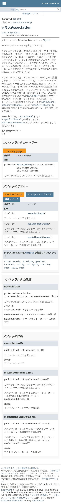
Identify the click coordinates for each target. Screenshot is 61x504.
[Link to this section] (39, 142)
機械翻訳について (30, 13)
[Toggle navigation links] (4, 4)
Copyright (6, 490)
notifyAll (32, 264)
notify (20, 264)
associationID (36, 213)
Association (24, 164)
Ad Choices (38, 500)
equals (16, 261)
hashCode (9, 264)
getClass (41, 261)
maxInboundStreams (38, 224)
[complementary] (12, 500)
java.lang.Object (11, 32)
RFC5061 (32, 96)
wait (6, 267)
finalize (28, 261)
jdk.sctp (17, 19)
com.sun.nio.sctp (22, 22)
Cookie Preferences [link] (12, 500)
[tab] (13, 194)
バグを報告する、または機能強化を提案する (20, 468)
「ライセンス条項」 (39, 495)
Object (46, 40)
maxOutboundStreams (39, 237)
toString (46, 264)
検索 (13, 9)
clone (7, 261)
